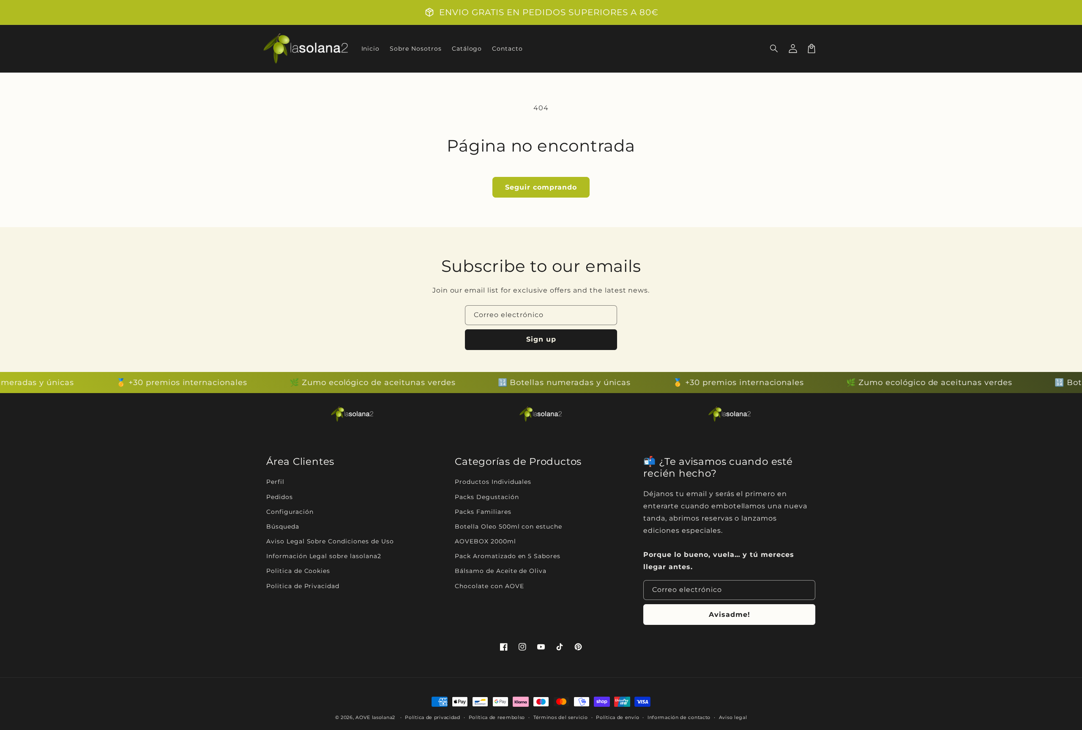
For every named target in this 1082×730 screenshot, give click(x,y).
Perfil (275, 482)
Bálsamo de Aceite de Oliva (500, 571)
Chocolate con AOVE (489, 586)
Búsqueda (282, 526)
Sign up (541, 339)
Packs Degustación (487, 497)
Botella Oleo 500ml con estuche (508, 526)
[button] (774, 48)
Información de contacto (679, 717)
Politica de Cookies (298, 571)
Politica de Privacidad (302, 586)
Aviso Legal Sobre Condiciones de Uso (330, 541)
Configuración (289, 512)
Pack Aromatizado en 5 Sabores (507, 556)
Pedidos (279, 497)
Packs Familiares (483, 512)
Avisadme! (729, 615)
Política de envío (617, 717)
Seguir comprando (541, 187)
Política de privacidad (432, 717)
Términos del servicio (560, 717)
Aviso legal (733, 717)
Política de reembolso (497, 717)
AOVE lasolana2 (375, 717)
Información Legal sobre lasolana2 (323, 556)
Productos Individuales (493, 482)
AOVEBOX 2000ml (485, 541)
